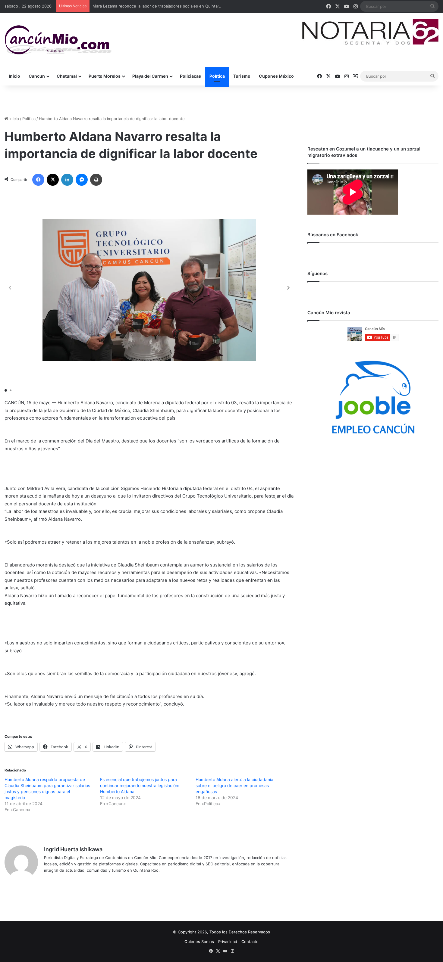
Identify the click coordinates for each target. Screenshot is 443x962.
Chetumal (67, 76)
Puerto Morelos (105, 76)
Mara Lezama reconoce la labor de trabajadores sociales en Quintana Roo (162, 6)
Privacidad (227, 941)
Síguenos (317, 273)
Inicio (14, 76)
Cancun (37, 76)
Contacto (250, 941)
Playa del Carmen (150, 76)
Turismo (241, 76)
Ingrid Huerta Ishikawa (73, 849)
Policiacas (190, 76)
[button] (288, 287)
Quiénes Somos (199, 941)
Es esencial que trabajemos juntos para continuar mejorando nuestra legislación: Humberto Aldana (139, 785)
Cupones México (276, 76)
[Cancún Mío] (58, 40)
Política (217, 76)
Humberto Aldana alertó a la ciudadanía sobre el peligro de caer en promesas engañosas (234, 785)
